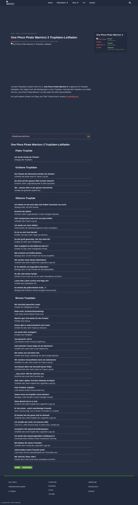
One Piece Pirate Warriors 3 (109, 35)
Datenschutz (93, 486)
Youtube (51, 494)
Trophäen (27, 467)
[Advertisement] (69, 18)
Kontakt (91, 491)
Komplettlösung (72, 97)
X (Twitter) (52, 482)
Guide (17, 467)
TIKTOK (50, 490)
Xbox (74, 3)
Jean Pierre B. (15, 41)
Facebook (52, 486)
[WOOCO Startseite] (10, 3)
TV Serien (12, 491)
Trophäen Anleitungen (16, 486)
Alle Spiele (12, 482)
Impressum (92, 482)
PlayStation (61, 3)
